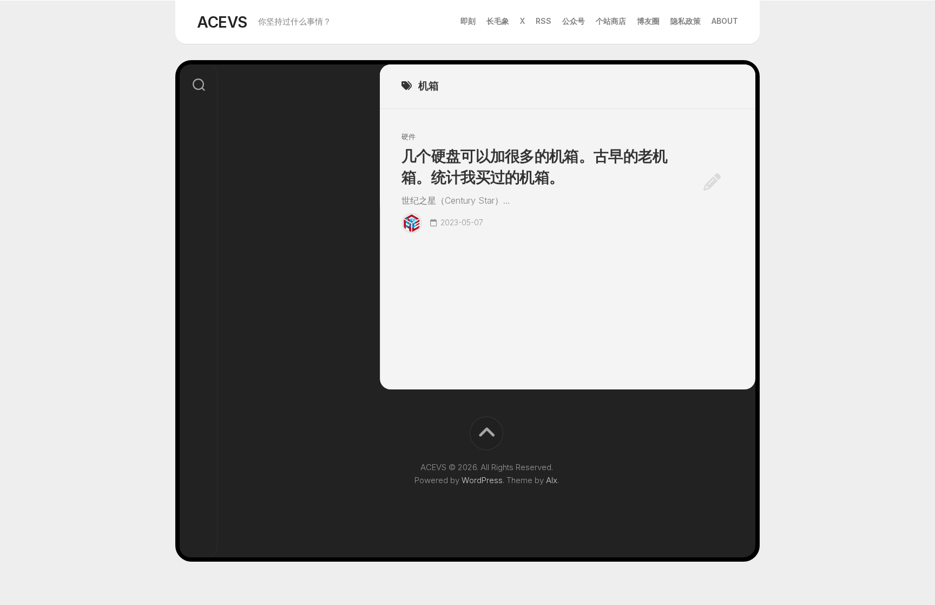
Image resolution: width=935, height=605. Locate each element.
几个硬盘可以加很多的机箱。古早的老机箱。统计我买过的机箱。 (534, 166)
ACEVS (222, 22)
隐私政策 (685, 20)
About (725, 20)
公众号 (573, 20)
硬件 (408, 136)
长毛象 (497, 20)
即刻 (468, 20)
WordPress (482, 480)
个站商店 (611, 20)
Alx (551, 480)
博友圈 (648, 20)
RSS (543, 20)
